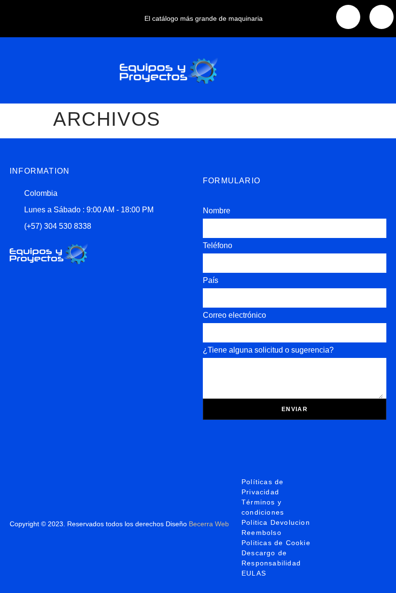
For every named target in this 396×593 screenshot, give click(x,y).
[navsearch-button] (343, 68)
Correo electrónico (234, 315)
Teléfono (217, 245)
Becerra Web (209, 524)
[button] (61, 70)
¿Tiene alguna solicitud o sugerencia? (268, 350)
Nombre (216, 211)
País (210, 280)
